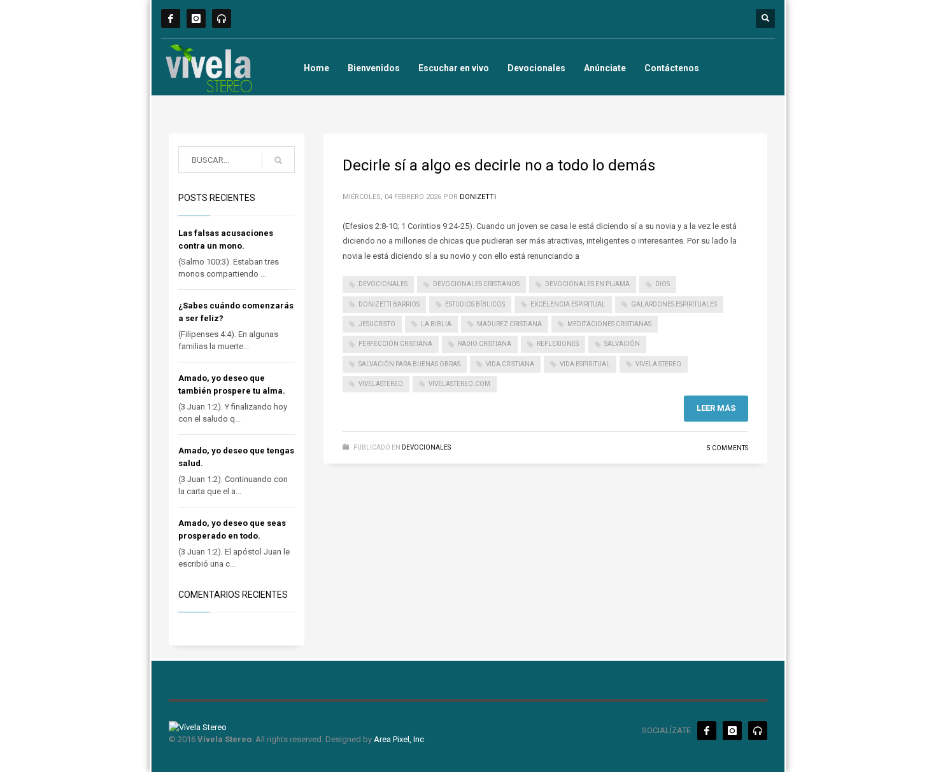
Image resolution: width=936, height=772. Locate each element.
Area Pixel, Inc (399, 739)
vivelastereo (380, 383)
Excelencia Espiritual (568, 304)
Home (316, 68)
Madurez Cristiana (509, 324)
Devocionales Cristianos (476, 283)
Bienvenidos (374, 68)
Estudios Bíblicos (475, 304)
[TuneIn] (221, 18)
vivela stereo (658, 364)
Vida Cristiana (510, 364)
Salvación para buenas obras (409, 364)
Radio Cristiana (484, 343)
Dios (662, 283)
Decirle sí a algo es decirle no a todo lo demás (499, 165)
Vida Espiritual (585, 364)
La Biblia (436, 324)
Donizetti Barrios (389, 304)
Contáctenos (671, 68)
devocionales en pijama (587, 283)
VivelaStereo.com (459, 383)
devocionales (383, 283)
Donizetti (478, 197)
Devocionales (536, 68)
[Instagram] (196, 18)
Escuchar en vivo (453, 68)
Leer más (716, 408)
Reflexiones (558, 343)
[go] (278, 160)
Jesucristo (376, 324)
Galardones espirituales (674, 304)
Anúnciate (605, 68)
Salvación (622, 343)
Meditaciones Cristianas (609, 324)
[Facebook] (170, 18)
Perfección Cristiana (395, 343)
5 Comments (727, 448)
